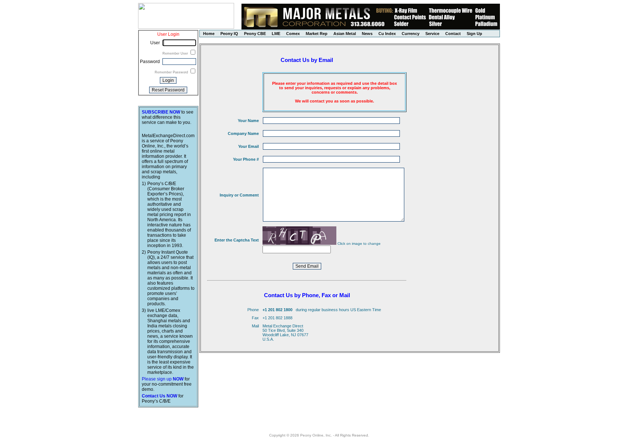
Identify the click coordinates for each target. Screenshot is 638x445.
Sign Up (474, 33)
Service (432, 33)
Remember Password (172, 72)
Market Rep (316, 33)
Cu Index (387, 33)
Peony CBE (255, 33)
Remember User (175, 53)
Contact (453, 33)
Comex (293, 33)
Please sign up (162, 379)
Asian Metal (344, 33)
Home (209, 33)
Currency (410, 33)
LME (276, 33)
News (367, 33)
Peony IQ (229, 33)
